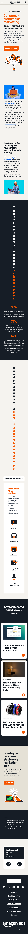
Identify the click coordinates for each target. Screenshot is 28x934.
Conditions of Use (14, 896)
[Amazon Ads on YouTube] (18, 887)
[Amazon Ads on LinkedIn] (4, 887)
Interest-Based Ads (14, 904)
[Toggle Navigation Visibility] (2, 2)
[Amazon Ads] (13, 2)
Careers (14, 915)
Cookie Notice (14, 907)
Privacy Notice (14, 900)
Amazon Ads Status (14, 911)
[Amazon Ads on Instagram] (13, 887)
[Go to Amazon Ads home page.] (14, 924)
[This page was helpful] (19, 864)
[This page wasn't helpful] (8, 864)
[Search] (26, 2)
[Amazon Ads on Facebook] (23, 887)
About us (14, 892)
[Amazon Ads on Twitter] (8, 887)
